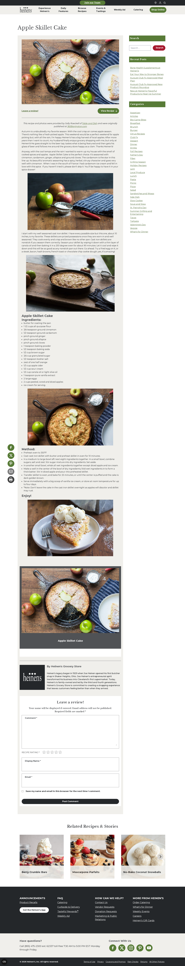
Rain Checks (132, 962)
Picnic (133, 183)
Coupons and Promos (115, 962)
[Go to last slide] (25, 857)
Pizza (133, 186)
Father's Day (136, 155)
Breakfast (135, 123)
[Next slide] (160, 857)
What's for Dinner (139, 231)
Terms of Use (89, 962)
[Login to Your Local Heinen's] (160, 3)
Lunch (133, 176)
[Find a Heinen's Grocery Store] (155, 3)
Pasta (133, 179)
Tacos (133, 217)
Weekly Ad (63, 916)
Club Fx (134, 137)
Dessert (134, 141)
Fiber (132, 158)
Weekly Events (141, 911)
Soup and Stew (138, 204)
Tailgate (134, 221)
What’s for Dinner (143, 906)
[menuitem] (26, 10)
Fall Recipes (136, 151)
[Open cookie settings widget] (4, 962)
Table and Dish (89, 123)
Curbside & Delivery (68, 906)
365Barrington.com (77, 126)
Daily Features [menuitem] (63, 9)
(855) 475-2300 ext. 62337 (39, 946)
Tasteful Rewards (68, 911)
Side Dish (135, 197)
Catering (62, 902)
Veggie (133, 228)
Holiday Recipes (138, 165)
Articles (134, 116)
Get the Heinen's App (34, 910)
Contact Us (101, 902)
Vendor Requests (104, 906)
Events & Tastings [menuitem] (101, 9)
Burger (134, 130)
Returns (143, 962)
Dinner (133, 144)
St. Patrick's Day (138, 207)
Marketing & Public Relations (106, 918)
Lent (132, 169)
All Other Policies (156, 962)
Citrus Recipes (137, 134)
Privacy (100, 962)
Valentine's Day (138, 224)
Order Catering (141, 902)
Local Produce (137, 172)
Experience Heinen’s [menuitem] (45, 9)
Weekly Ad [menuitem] (119, 10)
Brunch (134, 127)
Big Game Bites (138, 119)
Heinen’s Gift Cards (143, 920)
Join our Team (92, 3)
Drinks (133, 148)
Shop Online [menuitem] (158, 10)
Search (159, 48)
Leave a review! (30, 111)
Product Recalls (28, 902)
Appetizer (135, 112)
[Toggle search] (164, 3)
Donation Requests (106, 911)
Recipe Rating (31, 752)
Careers (137, 916)
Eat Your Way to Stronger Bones (146, 74)
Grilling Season (138, 162)
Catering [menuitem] (138, 10)
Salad (133, 190)
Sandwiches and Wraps (142, 193)
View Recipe (107, 111)
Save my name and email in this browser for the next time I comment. (63, 791)
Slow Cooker (136, 200)
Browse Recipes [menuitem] (82, 9)
